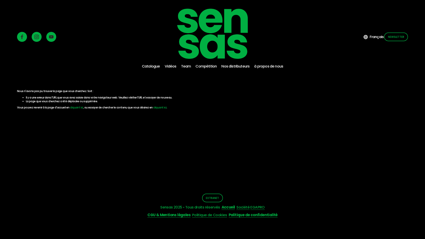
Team (186, 66)
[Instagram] (37, 37)
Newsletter (396, 37)
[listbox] (373, 37)
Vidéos (170, 66)
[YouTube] (51, 37)
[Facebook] (22, 37)
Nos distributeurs (235, 66)
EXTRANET (212, 198)
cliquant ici (76, 107)
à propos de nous (268, 66)
